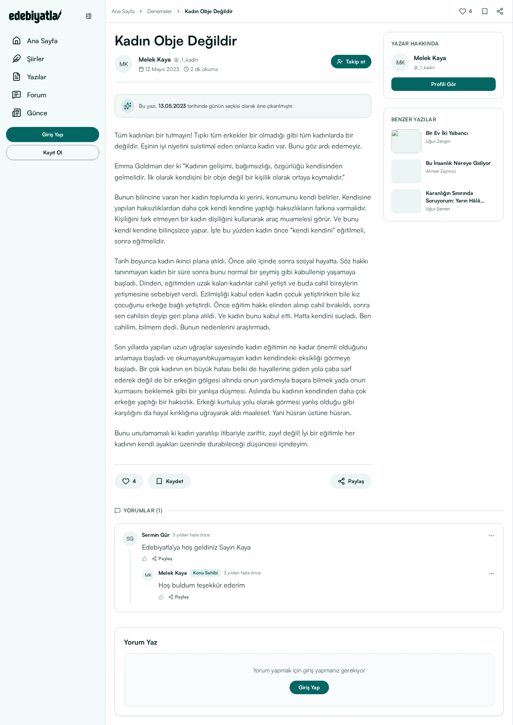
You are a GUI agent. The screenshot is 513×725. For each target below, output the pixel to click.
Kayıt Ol (52, 152)
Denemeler (159, 11)
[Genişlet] (105, 362)
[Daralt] (88, 16)
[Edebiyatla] (45, 16)
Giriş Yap (52, 134)
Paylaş (165, 558)
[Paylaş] (500, 11)
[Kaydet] (485, 11)
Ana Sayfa (123, 11)
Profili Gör (443, 84)
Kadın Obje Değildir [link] (209, 11)
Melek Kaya (155, 59)
